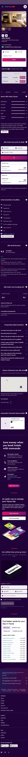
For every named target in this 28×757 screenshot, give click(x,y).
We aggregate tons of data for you (11, 680)
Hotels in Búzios (6, 648)
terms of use (19, 606)
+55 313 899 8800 (6, 44)
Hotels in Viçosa (16, 690)
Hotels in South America (12, 689)
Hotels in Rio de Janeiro (8, 638)
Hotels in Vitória (6, 657)
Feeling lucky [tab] (7, 631)
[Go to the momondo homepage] (10, 6)
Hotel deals (3, 689)
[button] (2, 6)
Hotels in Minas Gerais (6, 690)
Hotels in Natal (6, 655)
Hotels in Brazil (22, 689)
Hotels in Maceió (7, 646)
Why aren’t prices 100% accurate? (11, 683)
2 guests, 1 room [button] (7, 55)
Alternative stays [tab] (16, 627)
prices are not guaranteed (11, 673)
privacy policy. (4, 607)
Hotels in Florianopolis (8, 642)
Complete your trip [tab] (17, 631)
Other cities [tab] (6, 627)
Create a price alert (12, 477)
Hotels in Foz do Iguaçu (8, 653)
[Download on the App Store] (14, 745)
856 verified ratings (16, 47)
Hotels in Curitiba (7, 651)
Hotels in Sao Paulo (7, 640)
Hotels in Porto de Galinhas (9, 659)
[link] (14, 485)
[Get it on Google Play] (5, 745)
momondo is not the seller (9, 678)
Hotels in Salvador (7, 644)
